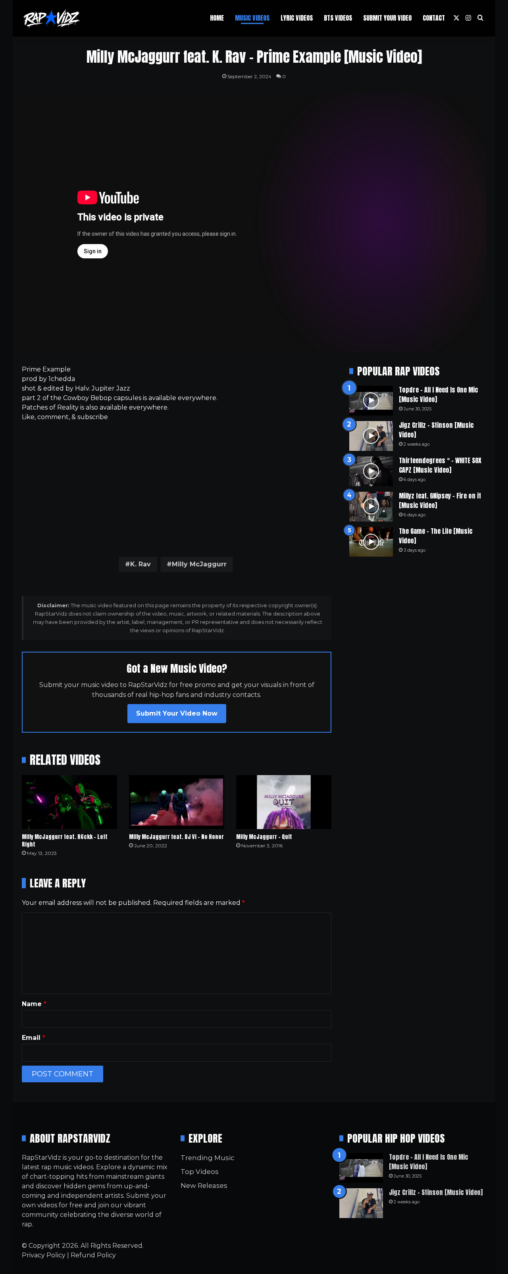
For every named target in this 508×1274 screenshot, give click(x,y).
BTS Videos (338, 18)
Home (217, 18)
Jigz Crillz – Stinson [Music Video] (436, 429)
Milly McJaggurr (199, 564)
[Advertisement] (176, 487)
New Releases (204, 1185)
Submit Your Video (387, 18)
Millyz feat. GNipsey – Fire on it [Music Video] (440, 500)
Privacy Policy (43, 1255)
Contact (434, 18)
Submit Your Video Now (176, 713)
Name (34, 1004)
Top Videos (200, 1172)
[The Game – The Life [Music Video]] (371, 542)
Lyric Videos (297, 18)
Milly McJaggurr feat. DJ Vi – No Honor (176, 837)
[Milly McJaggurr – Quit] (283, 802)
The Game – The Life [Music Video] (436, 535)
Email (33, 1037)
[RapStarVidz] (51, 18)
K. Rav (140, 564)
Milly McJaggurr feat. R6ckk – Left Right (65, 841)
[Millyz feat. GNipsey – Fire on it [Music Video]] (371, 507)
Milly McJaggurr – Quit (264, 837)
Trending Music (207, 1158)
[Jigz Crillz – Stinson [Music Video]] (371, 436)
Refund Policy (93, 1255)
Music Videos (252, 18)
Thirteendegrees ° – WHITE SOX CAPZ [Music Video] (440, 465)
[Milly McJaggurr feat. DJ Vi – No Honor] (176, 802)
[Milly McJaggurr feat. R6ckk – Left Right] (69, 802)
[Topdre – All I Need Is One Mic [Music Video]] (371, 401)
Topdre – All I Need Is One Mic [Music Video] (438, 394)
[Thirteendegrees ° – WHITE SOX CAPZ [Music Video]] (371, 471)
